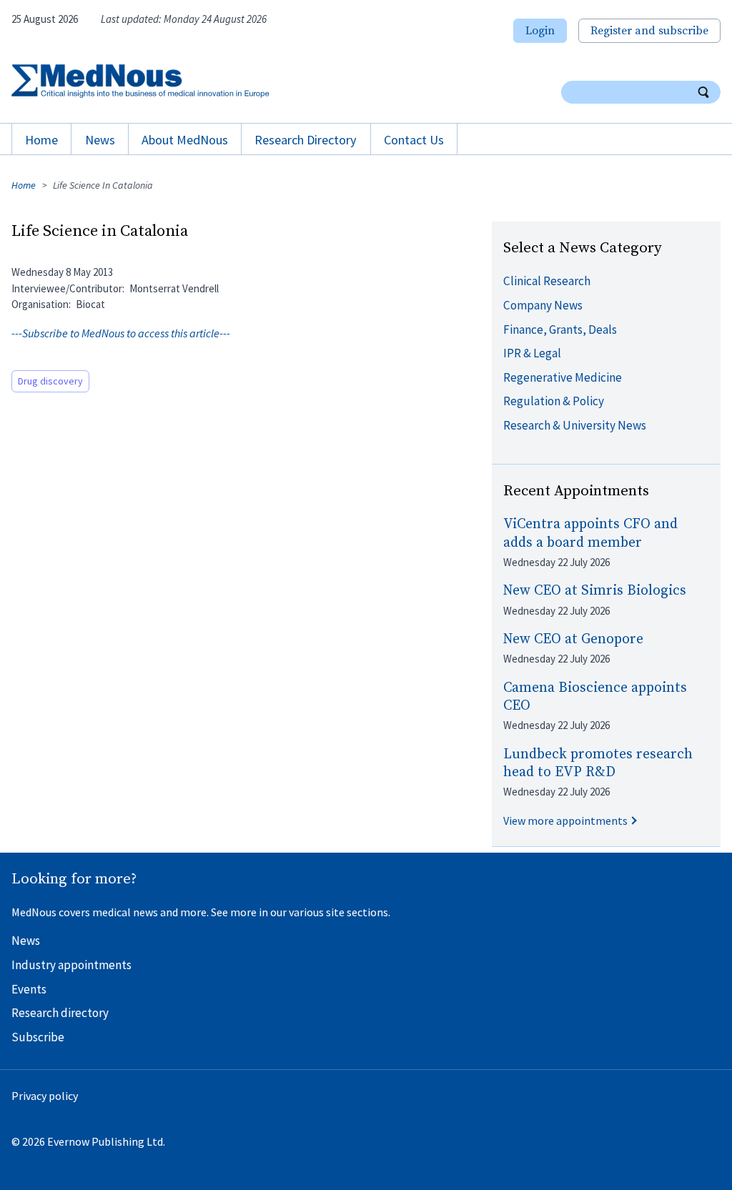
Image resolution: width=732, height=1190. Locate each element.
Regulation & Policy (553, 401)
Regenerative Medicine (562, 377)
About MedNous (185, 140)
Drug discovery (50, 381)
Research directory (60, 1013)
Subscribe (37, 1037)
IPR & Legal (532, 353)
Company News (543, 305)
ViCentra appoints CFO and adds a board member (590, 533)
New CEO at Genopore (573, 639)
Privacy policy (44, 1096)
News (100, 140)
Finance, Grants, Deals (560, 329)
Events (28, 989)
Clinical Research (546, 281)
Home (41, 140)
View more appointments (565, 820)
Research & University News (574, 425)
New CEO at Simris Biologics (594, 591)
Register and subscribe (649, 31)
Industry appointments (71, 965)
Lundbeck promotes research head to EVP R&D (598, 763)
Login (540, 31)
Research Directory (305, 140)
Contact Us (414, 140)
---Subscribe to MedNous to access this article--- (120, 333)
